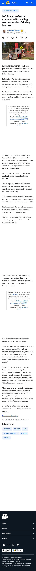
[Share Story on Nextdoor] (17, 37)
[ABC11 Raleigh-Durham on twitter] (9, 545)
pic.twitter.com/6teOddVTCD (19, 119)
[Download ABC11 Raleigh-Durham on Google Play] (17, 550)
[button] (3, 3)
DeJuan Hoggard (14, 30)
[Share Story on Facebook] (3, 37)
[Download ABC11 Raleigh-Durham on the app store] (6, 550)
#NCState (19, 117)
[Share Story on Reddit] (12, 37)
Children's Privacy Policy (8, 559)
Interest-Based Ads (15, 561)
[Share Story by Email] (21, 37)
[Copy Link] (26, 37)
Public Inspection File (7, 563)
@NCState (14, 294)
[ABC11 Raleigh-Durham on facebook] (4, 545)
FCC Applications (19, 563)
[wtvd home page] (5, 516)
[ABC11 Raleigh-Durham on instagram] (13, 545)
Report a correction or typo (10, 416)
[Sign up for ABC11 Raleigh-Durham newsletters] (18, 545)
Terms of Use (5, 561)
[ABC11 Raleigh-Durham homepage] (8, 2)
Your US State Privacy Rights (23, 559)
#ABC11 (25, 117)
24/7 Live (15, 3)
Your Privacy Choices (16, 557)
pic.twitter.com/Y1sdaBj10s (18, 303)
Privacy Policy (5, 557)
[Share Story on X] (8, 37)
